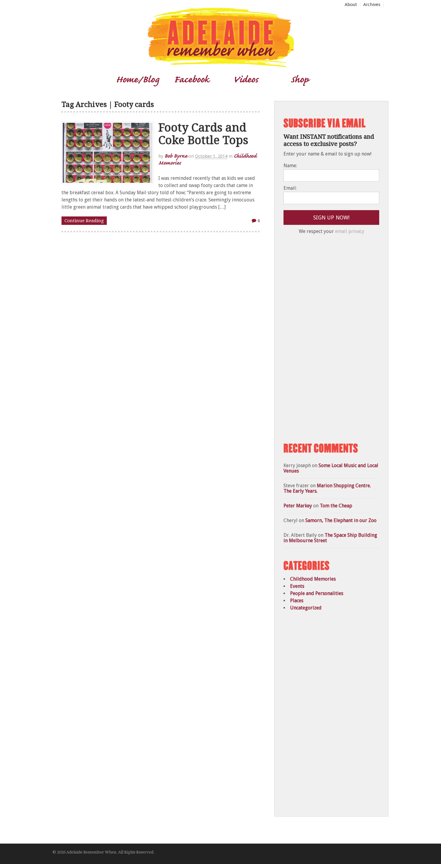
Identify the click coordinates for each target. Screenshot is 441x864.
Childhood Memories (313, 579)
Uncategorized (306, 608)
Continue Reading (84, 220)
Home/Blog (137, 79)
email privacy (349, 231)
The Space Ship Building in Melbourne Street (330, 537)
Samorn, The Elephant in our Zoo (340, 520)
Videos (245, 79)
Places (296, 600)
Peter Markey (298, 506)
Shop (299, 79)
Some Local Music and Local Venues (331, 468)
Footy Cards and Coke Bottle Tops (203, 134)
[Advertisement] (329, 339)
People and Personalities (316, 593)
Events (297, 586)
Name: (290, 165)
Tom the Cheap (336, 506)
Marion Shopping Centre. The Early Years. (327, 488)
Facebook (191, 79)
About (351, 4)
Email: (290, 188)
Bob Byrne (175, 155)
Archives (371, 4)
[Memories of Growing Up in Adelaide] (221, 65)
